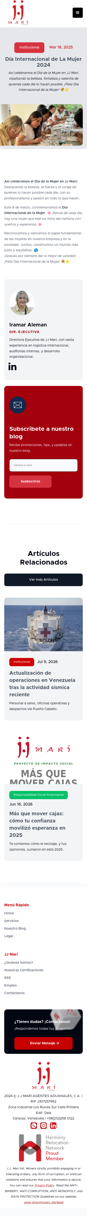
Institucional (29, 47)
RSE (7, 978)
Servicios (11, 921)
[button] (78, 13)
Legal (8, 936)
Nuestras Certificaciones (24, 970)
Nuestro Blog (15, 928)
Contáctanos (14, 993)
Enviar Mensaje (44, 1043)
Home (9, 913)
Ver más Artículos (43, 579)
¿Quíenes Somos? (18, 962)
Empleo (10, 985)
